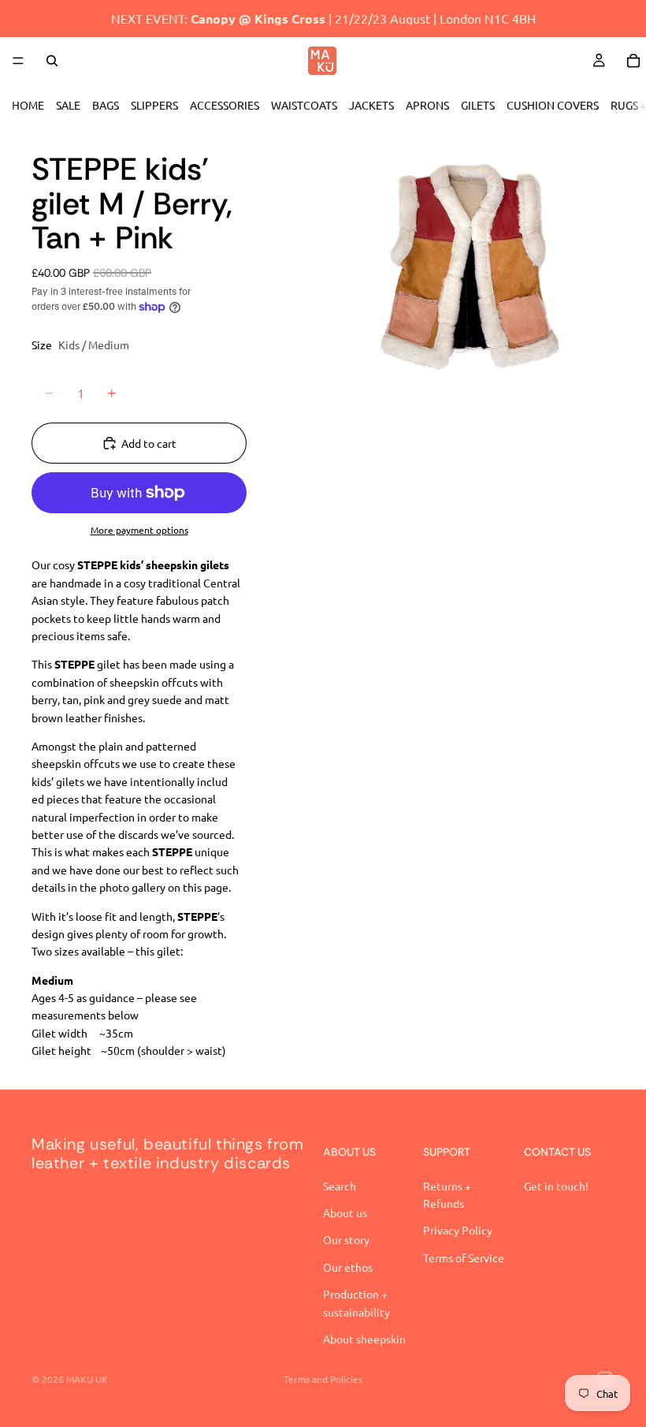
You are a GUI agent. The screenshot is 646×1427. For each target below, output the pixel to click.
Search (339, 1186)
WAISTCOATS (304, 105)
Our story (346, 1239)
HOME (28, 105)
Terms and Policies (323, 1379)
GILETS (478, 105)
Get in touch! (556, 1186)
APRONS (427, 105)
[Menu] (18, 61)
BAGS (105, 105)
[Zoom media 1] (471, 269)
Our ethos (348, 1267)
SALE (68, 105)
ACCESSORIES (224, 105)
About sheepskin (364, 1339)
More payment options (139, 529)
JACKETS (371, 105)
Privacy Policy (457, 1230)
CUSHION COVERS (553, 105)
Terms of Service (463, 1257)
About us (345, 1212)
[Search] (52, 60)
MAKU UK (87, 1379)
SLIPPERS (154, 105)
